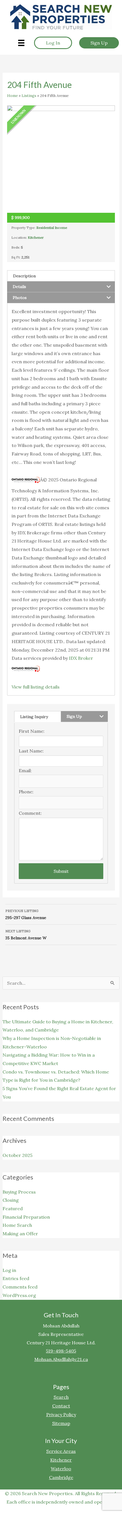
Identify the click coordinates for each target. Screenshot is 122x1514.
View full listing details (36, 687)
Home (12, 95)
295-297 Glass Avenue (25, 914)
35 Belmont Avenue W (26, 934)
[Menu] (21, 43)
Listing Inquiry (34, 716)
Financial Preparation (26, 1217)
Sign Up (74, 716)
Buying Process (19, 1192)
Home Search (17, 1225)
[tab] (61, 275)
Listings (29, 95)
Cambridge (61, 1477)
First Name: (32, 731)
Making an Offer (20, 1233)
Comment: (30, 813)
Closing (11, 1200)
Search (61, 1396)
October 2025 (17, 1155)
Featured (13, 1208)
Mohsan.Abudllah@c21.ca (61, 1359)
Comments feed (20, 1287)
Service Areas (61, 1450)
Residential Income (51, 227)
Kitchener (36, 237)
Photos (20, 297)
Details (19, 286)
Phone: (26, 791)
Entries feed (16, 1278)
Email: (25, 770)
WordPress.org (19, 1295)
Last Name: (31, 751)
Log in (9, 1270)
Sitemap (61, 1423)
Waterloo (61, 1468)
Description (24, 275)
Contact (61, 1405)
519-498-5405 (61, 1351)
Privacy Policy (61, 1414)
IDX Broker (81, 658)
